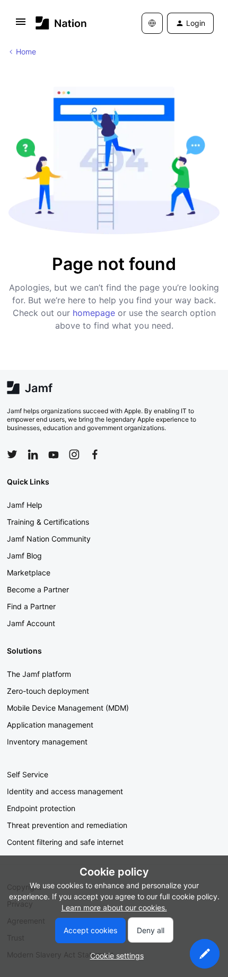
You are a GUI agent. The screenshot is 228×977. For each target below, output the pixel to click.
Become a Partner (38, 589)
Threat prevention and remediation (67, 825)
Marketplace (28, 572)
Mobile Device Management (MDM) (68, 707)
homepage (94, 313)
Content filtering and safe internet (65, 842)
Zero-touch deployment (48, 690)
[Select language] (152, 23)
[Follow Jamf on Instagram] (74, 454)
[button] (20, 25)
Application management (50, 724)
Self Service (27, 774)
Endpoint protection (41, 808)
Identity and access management (65, 791)
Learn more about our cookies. (114, 907)
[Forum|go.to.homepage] (61, 23)
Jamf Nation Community (49, 538)
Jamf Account (31, 623)
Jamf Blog (24, 555)
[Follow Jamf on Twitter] (12, 454)
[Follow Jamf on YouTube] (53, 454)
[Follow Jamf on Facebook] (95, 454)
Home (26, 51)
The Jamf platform (39, 673)
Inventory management (47, 741)
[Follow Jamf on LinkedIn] (33, 454)
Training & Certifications (48, 521)
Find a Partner (31, 606)
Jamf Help (24, 504)
